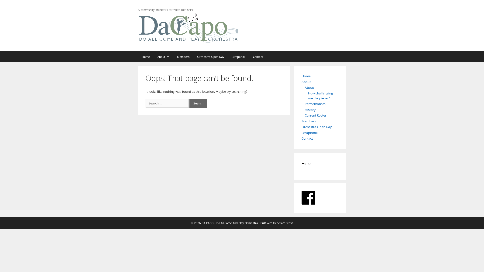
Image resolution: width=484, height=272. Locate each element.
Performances (315, 104)
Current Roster (315, 115)
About (161, 57)
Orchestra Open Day (210, 57)
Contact (258, 57)
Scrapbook (238, 57)
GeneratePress (283, 223)
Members (183, 57)
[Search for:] (167, 103)
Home (146, 57)
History (310, 109)
